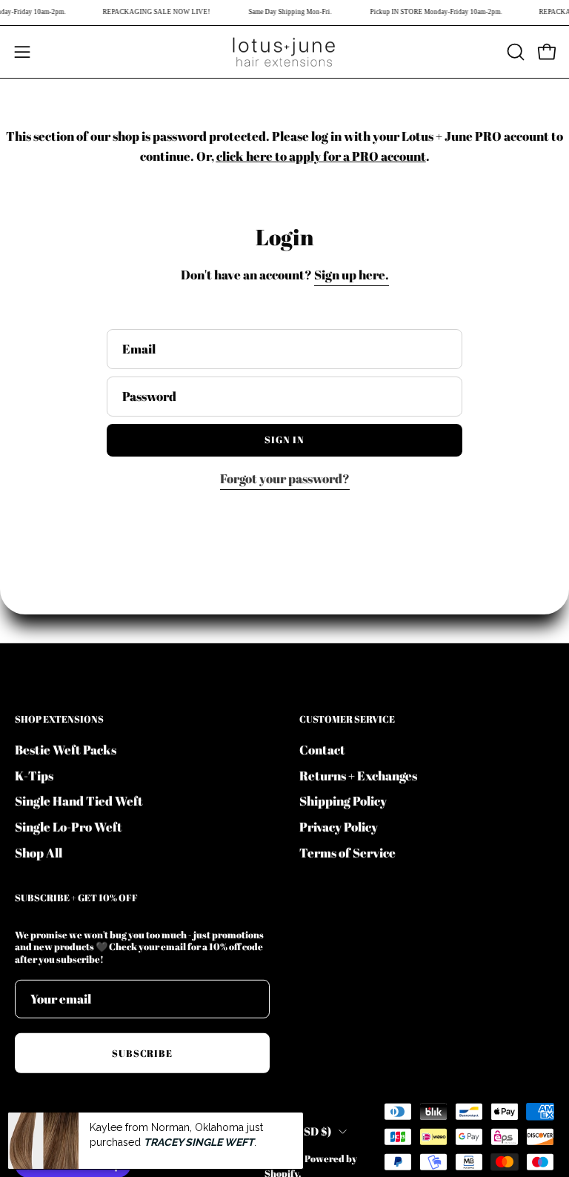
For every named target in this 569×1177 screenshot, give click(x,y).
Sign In (284, 439)
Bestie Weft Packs (65, 748)
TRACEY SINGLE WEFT (199, 1142)
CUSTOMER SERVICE (347, 719)
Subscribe (142, 1052)
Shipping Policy (343, 800)
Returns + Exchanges (358, 774)
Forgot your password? (285, 478)
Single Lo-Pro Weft (68, 826)
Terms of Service (347, 852)
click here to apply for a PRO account (321, 156)
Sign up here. (351, 274)
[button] (514, 52)
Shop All (38, 852)
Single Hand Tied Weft (79, 800)
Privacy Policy (338, 826)
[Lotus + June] (284, 52)
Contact (322, 748)
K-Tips (34, 774)
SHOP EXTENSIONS (59, 719)
